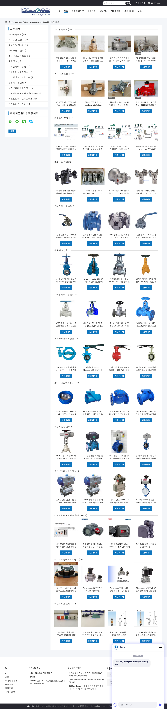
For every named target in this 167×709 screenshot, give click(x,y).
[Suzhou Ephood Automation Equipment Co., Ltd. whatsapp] (18, 121)
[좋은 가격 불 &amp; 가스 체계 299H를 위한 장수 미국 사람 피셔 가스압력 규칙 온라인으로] (119, 88)
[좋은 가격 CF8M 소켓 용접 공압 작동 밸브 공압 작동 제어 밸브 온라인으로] (93, 485)
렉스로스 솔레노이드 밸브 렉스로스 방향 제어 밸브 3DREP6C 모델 (66, 591)
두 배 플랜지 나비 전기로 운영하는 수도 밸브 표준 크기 (119, 458)
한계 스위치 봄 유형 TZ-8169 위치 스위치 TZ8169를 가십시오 (119, 635)
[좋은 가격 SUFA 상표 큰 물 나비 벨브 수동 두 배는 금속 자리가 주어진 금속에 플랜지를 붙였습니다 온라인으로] (66, 353)
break (32, 677)
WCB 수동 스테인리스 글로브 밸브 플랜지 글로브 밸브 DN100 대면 (66, 326)
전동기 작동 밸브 (16, 82)
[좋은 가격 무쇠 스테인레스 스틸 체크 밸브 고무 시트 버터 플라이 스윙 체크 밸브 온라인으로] (66, 397)
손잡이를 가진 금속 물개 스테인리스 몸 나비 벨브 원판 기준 (146, 370)
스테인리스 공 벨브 (17, 56)
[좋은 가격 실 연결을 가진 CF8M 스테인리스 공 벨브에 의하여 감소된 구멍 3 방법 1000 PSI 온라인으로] (66, 220)
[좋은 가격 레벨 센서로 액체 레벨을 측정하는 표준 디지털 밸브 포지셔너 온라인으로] (93, 530)
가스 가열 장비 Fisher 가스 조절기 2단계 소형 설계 (86, 680)
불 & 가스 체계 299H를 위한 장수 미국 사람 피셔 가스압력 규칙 (119, 105)
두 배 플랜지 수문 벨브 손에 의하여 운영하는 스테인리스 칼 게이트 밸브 (66, 281)
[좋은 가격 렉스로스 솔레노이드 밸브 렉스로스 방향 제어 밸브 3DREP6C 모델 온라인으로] (66, 574)
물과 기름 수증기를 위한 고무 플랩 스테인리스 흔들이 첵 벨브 (93, 414)
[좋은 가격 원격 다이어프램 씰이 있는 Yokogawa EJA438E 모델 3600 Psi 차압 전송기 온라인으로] (146, 132)
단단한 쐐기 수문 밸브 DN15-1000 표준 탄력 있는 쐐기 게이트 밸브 (119, 281)
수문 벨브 (12, 61)
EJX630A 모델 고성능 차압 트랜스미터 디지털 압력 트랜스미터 (93, 149)
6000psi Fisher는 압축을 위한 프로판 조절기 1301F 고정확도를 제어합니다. (86, 687)
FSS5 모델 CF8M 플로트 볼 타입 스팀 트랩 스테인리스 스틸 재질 (119, 193)
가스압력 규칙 (15, 34)
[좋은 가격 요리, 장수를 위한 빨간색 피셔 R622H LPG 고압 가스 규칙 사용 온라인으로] (146, 88)
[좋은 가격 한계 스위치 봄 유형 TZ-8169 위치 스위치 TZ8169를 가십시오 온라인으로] (119, 618)
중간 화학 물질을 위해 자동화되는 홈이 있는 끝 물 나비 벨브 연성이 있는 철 (119, 370)
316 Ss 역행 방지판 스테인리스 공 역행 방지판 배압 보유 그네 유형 (146, 414)
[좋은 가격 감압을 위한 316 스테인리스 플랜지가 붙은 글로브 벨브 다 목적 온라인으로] (146, 309)
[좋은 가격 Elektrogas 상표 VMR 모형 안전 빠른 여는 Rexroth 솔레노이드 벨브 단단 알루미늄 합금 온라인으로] (93, 574)
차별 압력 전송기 (16, 45)
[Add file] (115, 705)
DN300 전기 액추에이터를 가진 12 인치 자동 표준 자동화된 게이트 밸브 (66, 458)
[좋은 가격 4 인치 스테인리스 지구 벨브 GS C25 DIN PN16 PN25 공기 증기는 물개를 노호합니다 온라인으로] (119, 309)
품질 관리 (103, 11)
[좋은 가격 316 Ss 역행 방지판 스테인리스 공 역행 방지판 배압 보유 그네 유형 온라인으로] (146, 397)
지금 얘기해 (140, 3)
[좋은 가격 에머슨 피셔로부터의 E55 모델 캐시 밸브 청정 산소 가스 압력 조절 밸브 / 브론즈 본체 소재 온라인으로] (93, 44)
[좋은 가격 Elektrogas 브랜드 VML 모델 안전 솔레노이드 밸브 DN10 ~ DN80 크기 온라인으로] (119, 574)
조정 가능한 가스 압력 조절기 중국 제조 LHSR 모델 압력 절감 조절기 (66, 61)
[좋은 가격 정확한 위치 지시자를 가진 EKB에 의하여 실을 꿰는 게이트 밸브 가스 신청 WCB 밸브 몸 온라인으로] (146, 265)
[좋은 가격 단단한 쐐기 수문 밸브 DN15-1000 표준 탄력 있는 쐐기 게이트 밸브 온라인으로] (119, 265)
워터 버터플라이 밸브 (18, 72)
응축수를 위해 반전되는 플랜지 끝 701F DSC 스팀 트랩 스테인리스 (146, 193)
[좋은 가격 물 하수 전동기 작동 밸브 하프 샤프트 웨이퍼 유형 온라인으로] (146, 441)
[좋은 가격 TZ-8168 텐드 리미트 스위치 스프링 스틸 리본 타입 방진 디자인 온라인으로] (146, 618)
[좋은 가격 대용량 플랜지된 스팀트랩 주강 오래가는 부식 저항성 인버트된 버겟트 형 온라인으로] (66, 176)
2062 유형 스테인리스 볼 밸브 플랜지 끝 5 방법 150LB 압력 (119, 237)
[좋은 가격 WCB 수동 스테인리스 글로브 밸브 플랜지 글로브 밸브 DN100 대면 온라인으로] (66, 309)
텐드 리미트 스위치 (17, 104)
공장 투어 (92, 11)
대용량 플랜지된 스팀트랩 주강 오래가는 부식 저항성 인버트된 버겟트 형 (66, 193)
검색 (128, 3)
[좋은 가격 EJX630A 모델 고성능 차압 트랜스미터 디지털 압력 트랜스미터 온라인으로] (93, 132)
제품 (66, 11)
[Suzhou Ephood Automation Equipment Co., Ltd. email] (11, 121)
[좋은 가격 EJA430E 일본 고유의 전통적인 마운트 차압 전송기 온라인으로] (66, 132)
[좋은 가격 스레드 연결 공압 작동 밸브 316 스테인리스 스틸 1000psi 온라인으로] (66, 485)
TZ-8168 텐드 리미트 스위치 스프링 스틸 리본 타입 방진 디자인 (146, 635)
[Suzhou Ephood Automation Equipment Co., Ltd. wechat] (25, 121)
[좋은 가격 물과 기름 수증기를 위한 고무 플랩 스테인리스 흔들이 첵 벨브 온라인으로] (93, 397)
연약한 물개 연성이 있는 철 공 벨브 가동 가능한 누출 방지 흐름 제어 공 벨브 (92, 237)
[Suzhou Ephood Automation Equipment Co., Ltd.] (36, 12)
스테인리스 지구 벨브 (18, 66)
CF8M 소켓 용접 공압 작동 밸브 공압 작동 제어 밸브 (92, 502)
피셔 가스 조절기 (16, 40)
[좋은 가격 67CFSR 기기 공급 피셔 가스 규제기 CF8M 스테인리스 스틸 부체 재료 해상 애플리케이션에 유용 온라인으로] (66, 88)
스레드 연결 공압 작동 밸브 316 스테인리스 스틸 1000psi (66, 502)
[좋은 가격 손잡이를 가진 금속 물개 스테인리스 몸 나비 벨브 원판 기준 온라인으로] (146, 353)
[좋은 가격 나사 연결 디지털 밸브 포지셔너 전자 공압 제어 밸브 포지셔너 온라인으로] (66, 530)
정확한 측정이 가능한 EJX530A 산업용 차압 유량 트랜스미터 (119, 149)
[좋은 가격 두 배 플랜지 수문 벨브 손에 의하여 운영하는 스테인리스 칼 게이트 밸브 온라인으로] (66, 265)
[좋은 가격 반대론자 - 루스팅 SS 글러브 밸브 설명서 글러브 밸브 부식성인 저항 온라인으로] (93, 309)
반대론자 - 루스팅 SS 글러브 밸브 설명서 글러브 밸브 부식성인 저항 (93, 326)
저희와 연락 (116, 11)
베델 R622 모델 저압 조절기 (41, 673)
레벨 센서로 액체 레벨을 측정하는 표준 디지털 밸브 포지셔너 (93, 546)
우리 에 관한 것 (78, 11)
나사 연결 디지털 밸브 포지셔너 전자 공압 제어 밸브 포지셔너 (66, 546)
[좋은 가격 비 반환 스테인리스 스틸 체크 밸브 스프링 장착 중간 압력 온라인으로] (119, 397)
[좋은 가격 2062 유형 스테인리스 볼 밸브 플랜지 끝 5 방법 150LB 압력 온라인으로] (119, 220)
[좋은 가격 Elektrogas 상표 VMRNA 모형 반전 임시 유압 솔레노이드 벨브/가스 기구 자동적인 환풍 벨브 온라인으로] (146, 574)
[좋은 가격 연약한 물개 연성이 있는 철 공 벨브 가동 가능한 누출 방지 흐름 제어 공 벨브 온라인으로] (93, 220)
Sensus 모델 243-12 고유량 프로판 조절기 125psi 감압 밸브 (47, 682)
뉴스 (140, 11)
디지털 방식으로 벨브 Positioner (23, 93)
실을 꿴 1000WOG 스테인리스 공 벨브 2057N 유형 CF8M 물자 (146, 237)
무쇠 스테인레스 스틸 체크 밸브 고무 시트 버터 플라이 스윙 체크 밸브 (66, 414)
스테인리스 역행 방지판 (19, 77)
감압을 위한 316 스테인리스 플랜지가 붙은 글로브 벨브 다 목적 (146, 326)
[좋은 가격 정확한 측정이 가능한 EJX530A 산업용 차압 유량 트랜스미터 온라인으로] (119, 132)
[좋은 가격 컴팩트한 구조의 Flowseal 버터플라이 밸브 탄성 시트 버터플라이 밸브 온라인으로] (93, 353)
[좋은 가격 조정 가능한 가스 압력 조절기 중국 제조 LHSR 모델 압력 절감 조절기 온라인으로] (66, 44)
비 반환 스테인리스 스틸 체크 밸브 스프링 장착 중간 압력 (119, 414)
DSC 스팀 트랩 (15, 50)
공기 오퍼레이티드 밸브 (19, 88)
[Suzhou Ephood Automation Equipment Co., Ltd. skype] (32, 121)
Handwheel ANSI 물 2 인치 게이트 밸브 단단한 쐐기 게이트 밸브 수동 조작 (93, 281)
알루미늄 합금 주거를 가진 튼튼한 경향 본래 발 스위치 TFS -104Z (92, 635)
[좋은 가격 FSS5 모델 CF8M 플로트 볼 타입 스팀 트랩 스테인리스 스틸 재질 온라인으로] (119, 176)
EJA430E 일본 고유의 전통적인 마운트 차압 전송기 (66, 149)
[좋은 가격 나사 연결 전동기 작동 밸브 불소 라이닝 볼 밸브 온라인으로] (93, 441)
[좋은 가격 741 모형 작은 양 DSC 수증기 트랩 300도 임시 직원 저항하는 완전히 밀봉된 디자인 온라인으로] (93, 176)
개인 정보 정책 (33, 706)
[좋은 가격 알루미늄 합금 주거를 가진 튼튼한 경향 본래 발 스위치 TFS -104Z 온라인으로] (93, 618)
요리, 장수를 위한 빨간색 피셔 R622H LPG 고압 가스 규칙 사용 (146, 105)
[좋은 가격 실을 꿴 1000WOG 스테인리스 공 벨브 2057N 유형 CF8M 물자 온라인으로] (146, 220)
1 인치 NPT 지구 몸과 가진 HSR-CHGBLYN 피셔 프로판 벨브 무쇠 (86, 674)
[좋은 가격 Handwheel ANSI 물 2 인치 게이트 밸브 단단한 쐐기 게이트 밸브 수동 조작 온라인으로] (93, 265)
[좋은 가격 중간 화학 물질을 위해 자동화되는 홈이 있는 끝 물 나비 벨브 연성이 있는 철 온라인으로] (119, 353)
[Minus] (160, 647)
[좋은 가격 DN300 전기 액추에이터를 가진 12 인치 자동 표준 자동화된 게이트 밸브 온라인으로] (66, 441)
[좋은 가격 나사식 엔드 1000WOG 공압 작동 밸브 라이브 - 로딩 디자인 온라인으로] (119, 485)
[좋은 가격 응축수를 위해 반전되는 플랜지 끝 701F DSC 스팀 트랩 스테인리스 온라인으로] (146, 176)
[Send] (160, 705)
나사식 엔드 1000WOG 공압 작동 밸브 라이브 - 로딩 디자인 (119, 502)
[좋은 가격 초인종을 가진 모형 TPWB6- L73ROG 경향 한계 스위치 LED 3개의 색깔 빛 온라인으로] (66, 618)
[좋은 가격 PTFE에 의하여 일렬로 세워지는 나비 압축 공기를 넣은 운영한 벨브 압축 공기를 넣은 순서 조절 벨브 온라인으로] (146, 485)
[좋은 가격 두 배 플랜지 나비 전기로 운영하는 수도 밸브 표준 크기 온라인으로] (119, 441)
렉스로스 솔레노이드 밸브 (20, 98)
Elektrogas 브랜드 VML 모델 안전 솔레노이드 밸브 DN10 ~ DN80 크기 (119, 591)
